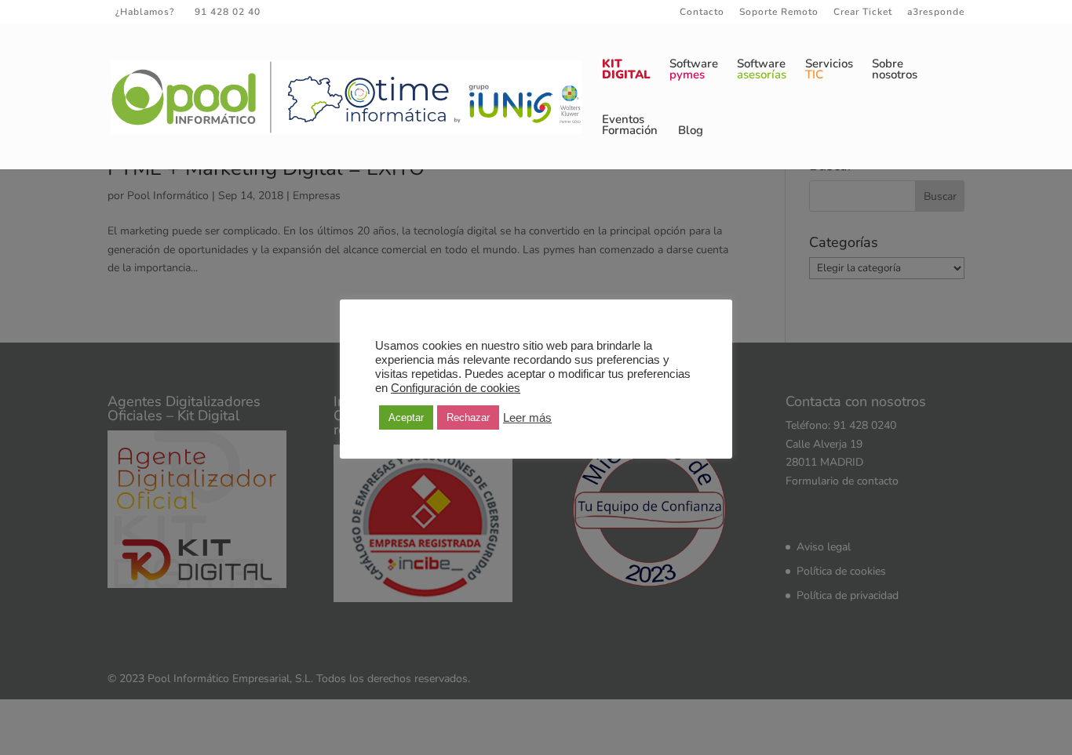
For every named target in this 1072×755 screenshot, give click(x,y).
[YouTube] (354, 11)
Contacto (702, 12)
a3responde (935, 12)
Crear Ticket (862, 12)
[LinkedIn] (332, 11)
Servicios (829, 70)
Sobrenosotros (894, 70)
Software (693, 70)
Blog (690, 131)
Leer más (527, 418)
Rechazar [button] (468, 417)
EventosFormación (630, 126)
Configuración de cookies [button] (455, 388)
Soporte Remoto (779, 12)
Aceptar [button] (406, 417)
